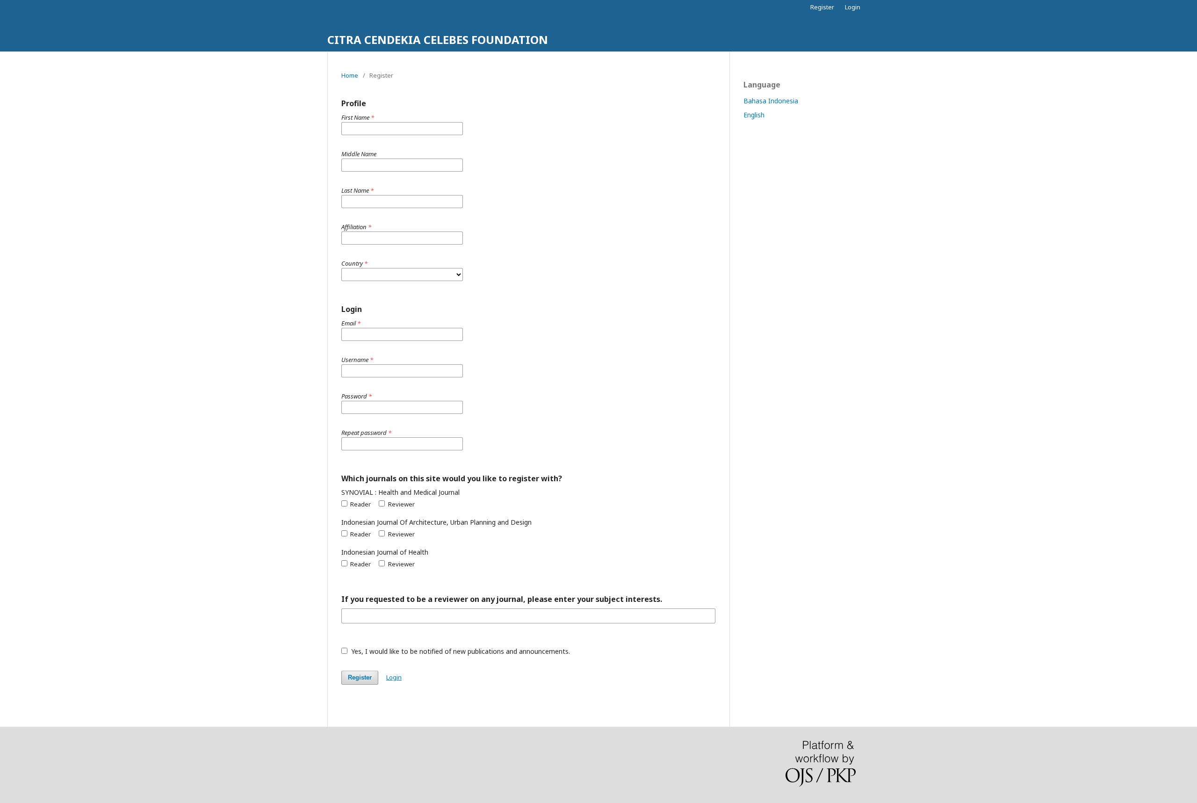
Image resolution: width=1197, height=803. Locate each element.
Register (822, 7)
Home (349, 75)
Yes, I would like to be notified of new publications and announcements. (459, 651)
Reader (360, 504)
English (753, 114)
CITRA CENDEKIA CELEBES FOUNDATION (437, 39)
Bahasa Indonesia (770, 100)
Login (852, 7)
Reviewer (400, 504)
